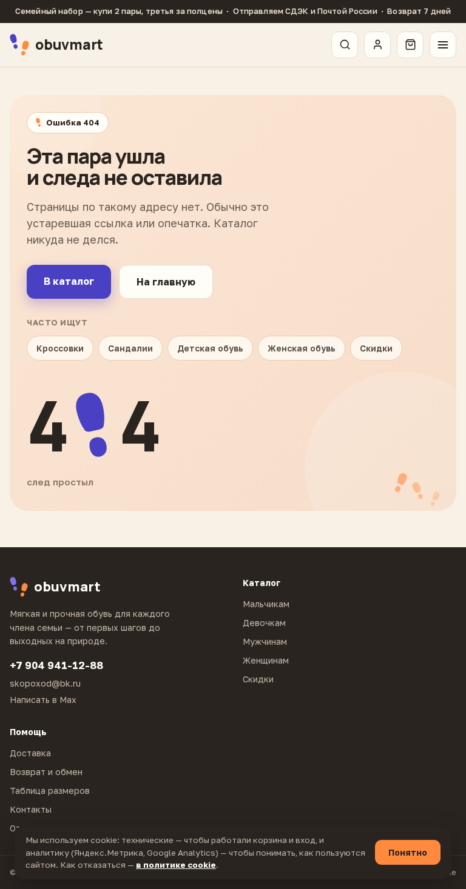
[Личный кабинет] (377, 45)
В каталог (69, 281)
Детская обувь (210, 348)
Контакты (31, 809)
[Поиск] (344, 45)
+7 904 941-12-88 (56, 665)
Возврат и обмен (46, 772)
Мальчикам (266, 604)
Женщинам (266, 660)
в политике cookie (176, 865)
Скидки (376, 348)
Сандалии (130, 348)
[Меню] (443, 45)
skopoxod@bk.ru (45, 683)
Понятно (407, 852)
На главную (166, 282)
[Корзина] (410, 45)
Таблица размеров (50, 790)
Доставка (30, 753)
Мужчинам (265, 641)
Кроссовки (60, 348)
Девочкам (264, 623)
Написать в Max (43, 699)
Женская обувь (302, 348)
